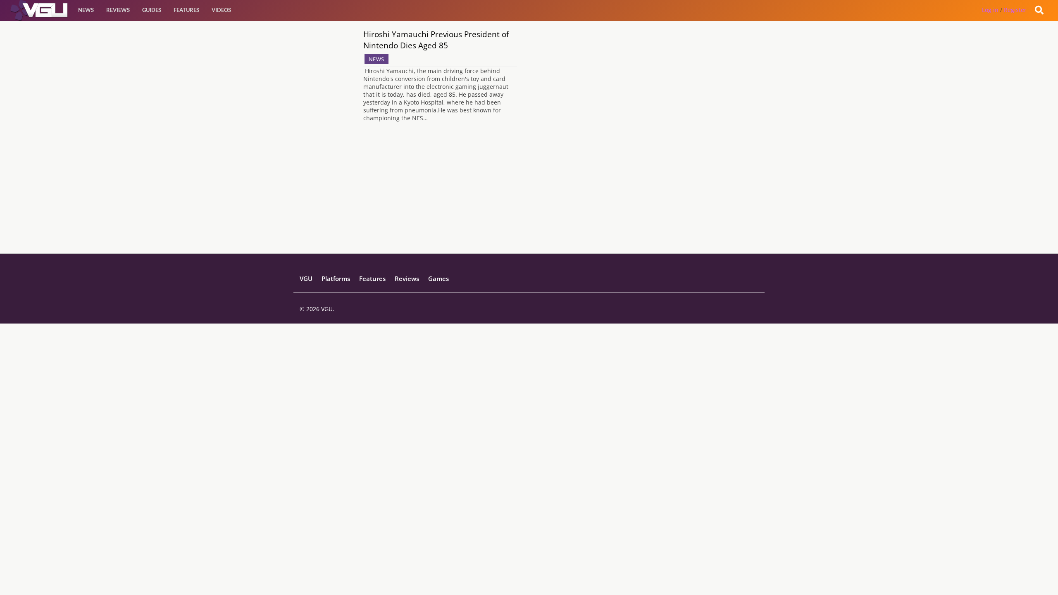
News (86, 10)
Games (438, 278)
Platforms (336, 278)
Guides (151, 10)
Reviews (118, 10)
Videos (221, 10)
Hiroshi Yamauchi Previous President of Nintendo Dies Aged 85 (436, 40)
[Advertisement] (529, 195)
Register (1015, 10)
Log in (990, 10)
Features (186, 10)
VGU (306, 278)
